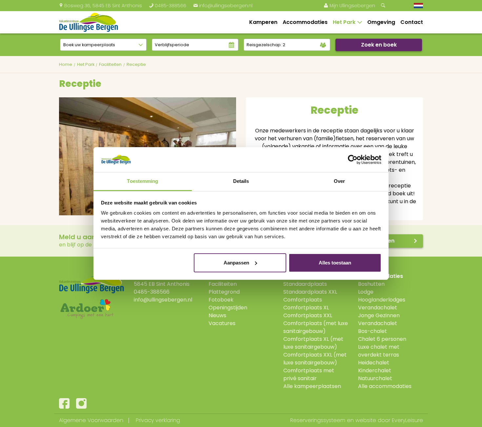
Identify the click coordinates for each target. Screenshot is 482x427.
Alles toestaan (335, 262)
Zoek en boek (379, 45)
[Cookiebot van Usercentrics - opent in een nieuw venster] (352, 160)
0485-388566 (167, 5)
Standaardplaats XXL (310, 292)
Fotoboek (221, 299)
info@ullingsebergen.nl (222, 5)
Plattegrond (224, 292)
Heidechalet (373, 362)
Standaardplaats (305, 284)
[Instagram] (81, 403)
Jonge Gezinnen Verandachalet (379, 319)
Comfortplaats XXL (307, 315)
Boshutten (371, 284)
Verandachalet (377, 307)
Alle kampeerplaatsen (312, 386)
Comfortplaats (302, 299)
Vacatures (222, 323)
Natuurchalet (375, 378)
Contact (411, 22)
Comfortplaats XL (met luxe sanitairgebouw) (313, 343)
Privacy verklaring (158, 420)
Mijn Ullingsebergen (349, 5)
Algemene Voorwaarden (91, 420)
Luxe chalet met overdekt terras (378, 351)
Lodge (365, 292)
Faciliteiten (223, 284)
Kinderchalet (374, 370)
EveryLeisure (407, 420)
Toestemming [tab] (142, 181)
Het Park (344, 22)
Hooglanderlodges (381, 299)
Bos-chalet (372, 331)
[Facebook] (64, 403)
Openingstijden (228, 307)
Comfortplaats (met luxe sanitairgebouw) (315, 327)
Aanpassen (236, 262)
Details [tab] (241, 181)
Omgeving (381, 22)
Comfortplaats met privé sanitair (308, 374)
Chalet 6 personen (382, 339)
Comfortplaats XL (306, 307)
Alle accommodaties (385, 386)
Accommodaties (305, 22)
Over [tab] (339, 181)
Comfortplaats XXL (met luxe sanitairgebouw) (315, 358)
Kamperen (263, 22)
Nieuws (217, 315)
